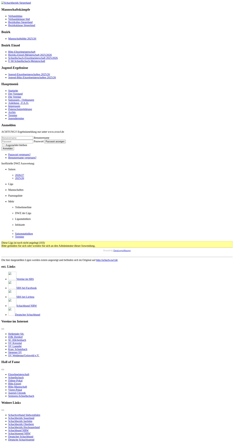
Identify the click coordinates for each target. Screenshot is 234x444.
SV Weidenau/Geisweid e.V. (23, 355)
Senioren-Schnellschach (21, 396)
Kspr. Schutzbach (17, 349)
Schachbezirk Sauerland (21, 418)
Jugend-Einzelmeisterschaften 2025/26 (29, 74)
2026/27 (19, 175)
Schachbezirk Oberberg (21, 424)
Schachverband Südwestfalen (24, 415)
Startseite (13, 90)
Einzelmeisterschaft (18, 374)
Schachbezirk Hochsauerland (24, 427)
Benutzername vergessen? (22, 157)
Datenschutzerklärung (20, 109)
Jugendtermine (16, 118)
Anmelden (8, 148)
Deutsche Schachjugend (21, 439)
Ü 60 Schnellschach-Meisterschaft (26, 61)
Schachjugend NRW (19, 433)
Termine (12, 115)
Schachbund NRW (18, 430)
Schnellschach (16, 377)
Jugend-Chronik (17, 392)
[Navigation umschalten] (2, 328)
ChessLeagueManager (122, 250)
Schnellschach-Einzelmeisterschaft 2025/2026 (33, 58)
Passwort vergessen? (19, 154)
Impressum (14, 106)
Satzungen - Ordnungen (21, 99)
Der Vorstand (15, 93)
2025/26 (19, 178)
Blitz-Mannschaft (17, 386)
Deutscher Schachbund (20, 436)
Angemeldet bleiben (16, 145)
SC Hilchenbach (17, 340)
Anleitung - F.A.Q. (18, 103)
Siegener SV (15, 352)
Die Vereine (14, 96)
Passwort (39, 141)
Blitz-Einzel (14, 383)
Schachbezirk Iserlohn (20, 421)
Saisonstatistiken (24, 233)
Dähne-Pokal (15, 380)
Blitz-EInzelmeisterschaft (21, 51)
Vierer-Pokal (15, 389)
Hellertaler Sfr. (16, 333)
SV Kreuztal (15, 343)
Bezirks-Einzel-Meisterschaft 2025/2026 (30, 54)
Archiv (12, 112)
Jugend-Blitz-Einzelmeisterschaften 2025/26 (32, 77)
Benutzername (41, 137)
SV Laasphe (15, 346)
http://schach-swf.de (107, 260)
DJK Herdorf (15, 336)
